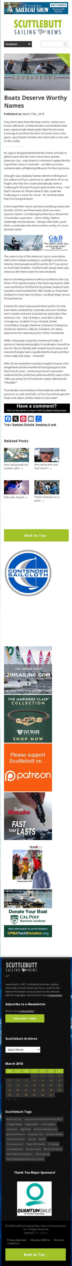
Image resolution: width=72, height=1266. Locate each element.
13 (18, 1085)
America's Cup (14, 1119)
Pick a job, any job (14, 497)
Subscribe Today (24, 1018)
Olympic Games (54, 1134)
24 (51, 1090)
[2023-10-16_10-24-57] (34, 1198)
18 (59, 1085)
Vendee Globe (33, 1149)
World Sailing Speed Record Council (25, 1159)
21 (26, 1090)
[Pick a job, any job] (16, 493)
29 (34, 1095)
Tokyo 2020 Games (36, 1144)
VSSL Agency (40, 1232)
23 (43, 1090)
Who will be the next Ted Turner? (46, 466)
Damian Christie (23, 424)
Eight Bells (26, 1129)
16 (43, 1085)
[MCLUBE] (28, 839)
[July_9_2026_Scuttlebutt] (28, 936)
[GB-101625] (37, 250)
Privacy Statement (16, 1240)
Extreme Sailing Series (45, 1129)
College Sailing (14, 1124)
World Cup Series (52, 1149)
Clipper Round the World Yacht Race (43, 1119)
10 (51, 1080)
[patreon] (28, 790)
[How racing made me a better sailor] (16, 461)
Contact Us (13, 1243)
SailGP (42, 1139)
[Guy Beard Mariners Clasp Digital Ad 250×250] (28, 741)
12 (9, 1085)
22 (34, 1090)
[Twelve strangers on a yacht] (46, 493)
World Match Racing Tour (19, 1154)
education (12, 1129)
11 (59, 1080)
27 (18, 1095)
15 (34, 1085)
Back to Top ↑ (36, 535)
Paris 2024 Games (15, 1139)
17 (51, 1085)
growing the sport (16, 1134)
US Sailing (53, 1144)
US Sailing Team (15, 1149)
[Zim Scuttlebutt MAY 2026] (28, 693)
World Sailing (42, 1154)
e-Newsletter (54, 995)
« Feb (8, 1099)
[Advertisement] (28, 622)
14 (26, 1085)
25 (59, 1090)
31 (51, 1095)
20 (18, 1090)
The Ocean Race (15, 1144)
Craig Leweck (31, 1124)
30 (43, 1095)
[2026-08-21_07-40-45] (36, 13)
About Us (59, 1240)
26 (9, 1095)
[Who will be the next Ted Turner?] (46, 461)
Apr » (16, 1099)
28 (26, 1095)
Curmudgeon (48, 1124)
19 (9, 1090)
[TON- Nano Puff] (28, 887)
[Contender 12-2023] (28, 596)
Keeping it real (46, 424)
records (32, 1139)
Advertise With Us (40, 1240)
